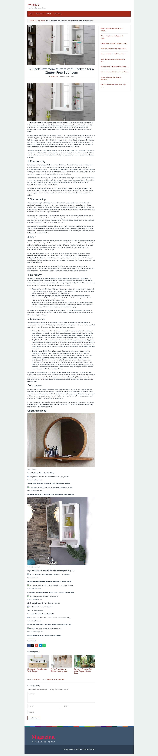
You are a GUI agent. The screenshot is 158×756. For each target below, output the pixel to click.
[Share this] (29, 645)
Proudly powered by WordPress (73, 749)
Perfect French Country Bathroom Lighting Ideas (59, 670)
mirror (55, 679)
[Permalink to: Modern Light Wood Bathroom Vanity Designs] (38, 661)
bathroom (50, 679)
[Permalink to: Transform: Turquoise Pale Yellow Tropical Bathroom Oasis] (84, 661)
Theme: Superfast (89, 749)
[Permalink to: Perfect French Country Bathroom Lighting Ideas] (61, 661)
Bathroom (37, 679)
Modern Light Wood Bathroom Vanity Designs (37, 670)
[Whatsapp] (44, 645)
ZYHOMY (33, 5)
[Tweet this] (32, 645)
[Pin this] (36, 645)
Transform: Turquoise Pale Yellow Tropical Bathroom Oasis (83, 671)
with (63, 679)
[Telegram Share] (40, 645)
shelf (59, 679)
